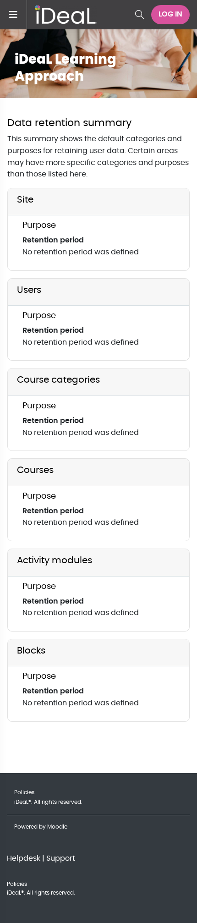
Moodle (57, 827)
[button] (139, 14)
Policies (24, 792)
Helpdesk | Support (41, 858)
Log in (170, 14)
